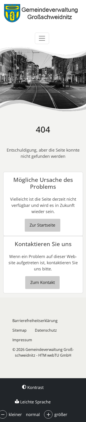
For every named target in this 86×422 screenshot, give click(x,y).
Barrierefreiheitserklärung (35, 320)
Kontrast (35, 387)
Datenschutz (46, 330)
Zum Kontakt (42, 282)
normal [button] (33, 414)
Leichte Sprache (35, 402)
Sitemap (19, 330)
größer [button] (60, 414)
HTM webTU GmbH (54, 355)
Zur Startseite (42, 225)
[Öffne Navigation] (42, 38)
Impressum (22, 339)
